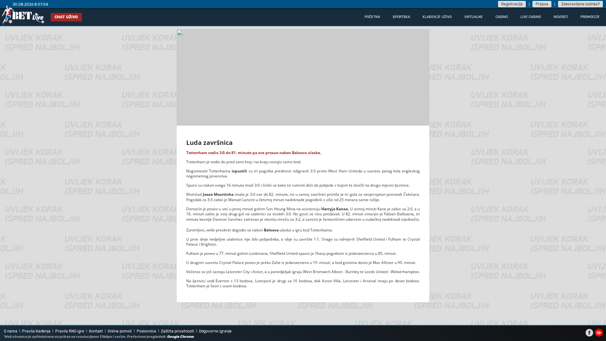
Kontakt (96, 331)
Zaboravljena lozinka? (580, 4)
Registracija (512, 4)
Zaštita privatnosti (177, 331)
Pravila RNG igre (69, 331)
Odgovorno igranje (215, 331)
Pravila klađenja (36, 331)
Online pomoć (120, 331)
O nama (10, 331)
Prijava (542, 4)
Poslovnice (146, 331)
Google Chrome (180, 337)
